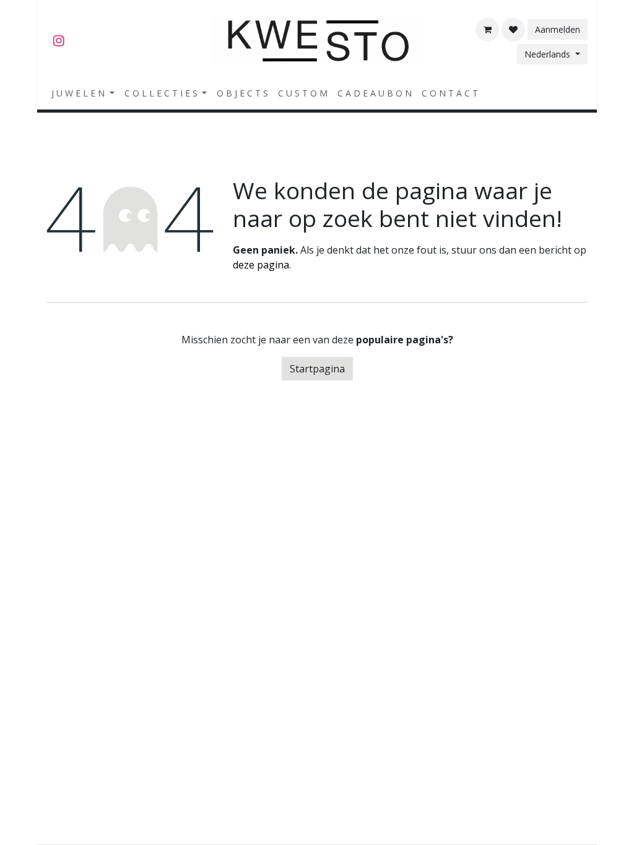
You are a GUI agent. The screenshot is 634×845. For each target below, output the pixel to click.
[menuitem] (82, 93)
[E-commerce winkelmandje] (487, 29)
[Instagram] (58, 40)
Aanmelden (557, 29)
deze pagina (261, 265)
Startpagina (317, 368)
